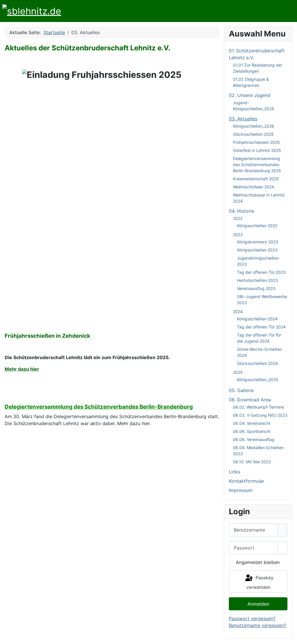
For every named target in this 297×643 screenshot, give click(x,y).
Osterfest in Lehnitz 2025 (257, 150)
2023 (238, 234)
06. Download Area (250, 400)
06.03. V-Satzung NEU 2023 (260, 415)
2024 (238, 311)
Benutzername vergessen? (257, 625)
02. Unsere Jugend (249, 95)
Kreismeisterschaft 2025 (256, 178)
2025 (238, 372)
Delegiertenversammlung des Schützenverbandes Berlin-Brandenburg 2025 (257, 164)
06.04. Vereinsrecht (251, 423)
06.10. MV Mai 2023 (252, 461)
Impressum (241, 490)
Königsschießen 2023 (257, 249)
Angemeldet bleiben (258, 562)
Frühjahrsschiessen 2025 (256, 142)
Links (234, 472)
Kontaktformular (246, 481)
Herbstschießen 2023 (257, 280)
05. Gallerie (241, 390)
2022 (237, 218)
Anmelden (258, 604)
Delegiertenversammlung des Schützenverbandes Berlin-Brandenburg (99, 406)
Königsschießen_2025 (257, 379)
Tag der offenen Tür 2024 (261, 326)
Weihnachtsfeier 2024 (253, 186)
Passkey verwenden (260, 582)
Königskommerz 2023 (257, 241)
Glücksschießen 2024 (257, 363)
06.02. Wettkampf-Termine (258, 407)
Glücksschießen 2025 (253, 134)
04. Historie (241, 211)
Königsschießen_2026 (253, 126)
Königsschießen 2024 (257, 318)
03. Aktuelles (243, 119)
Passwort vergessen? (252, 618)
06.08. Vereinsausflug (253, 439)
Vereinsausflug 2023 (256, 288)
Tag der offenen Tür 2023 (261, 272)
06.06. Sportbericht (252, 431)
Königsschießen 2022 (257, 225)
